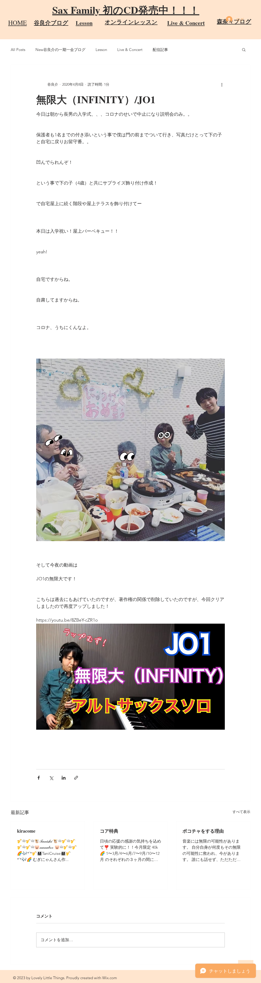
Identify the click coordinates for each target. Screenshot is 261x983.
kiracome (26, 831)
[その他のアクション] (222, 84)
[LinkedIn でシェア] (63, 777)
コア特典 (109, 831)
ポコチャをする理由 (203, 831)
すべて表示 (241, 811)
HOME (17, 22)
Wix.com (109, 977)
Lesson (101, 49)
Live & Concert (186, 23)
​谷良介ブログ (51, 22)
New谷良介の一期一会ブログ (60, 49)
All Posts (18, 49)
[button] (243, 49)
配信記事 (160, 49)
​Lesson (84, 23)
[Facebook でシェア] (38, 777)
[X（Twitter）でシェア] (51, 777)
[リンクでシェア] (76, 777)
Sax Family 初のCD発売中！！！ (125, 9)
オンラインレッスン (131, 22)
